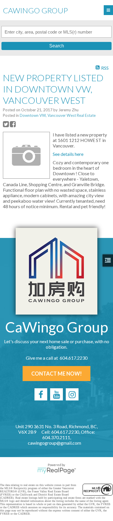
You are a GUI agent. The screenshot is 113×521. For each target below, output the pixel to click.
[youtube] (56, 394)
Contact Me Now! (56, 373)
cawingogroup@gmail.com (54, 443)
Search (56, 45)
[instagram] (72, 394)
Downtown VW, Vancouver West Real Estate (58, 115)
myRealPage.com (56, 471)
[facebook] (40, 394)
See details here (68, 154)
